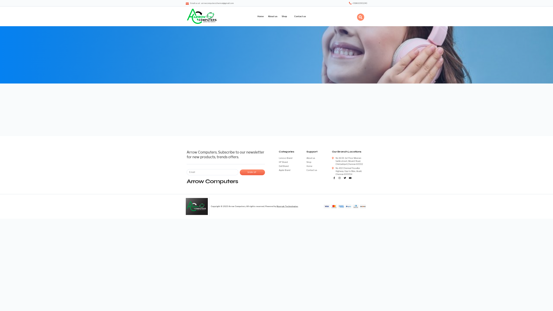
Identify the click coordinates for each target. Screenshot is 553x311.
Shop (284, 16)
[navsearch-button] (360, 17)
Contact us (300, 16)
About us (272, 16)
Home (260, 16)
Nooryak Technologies (287, 206)
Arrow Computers (212, 181)
